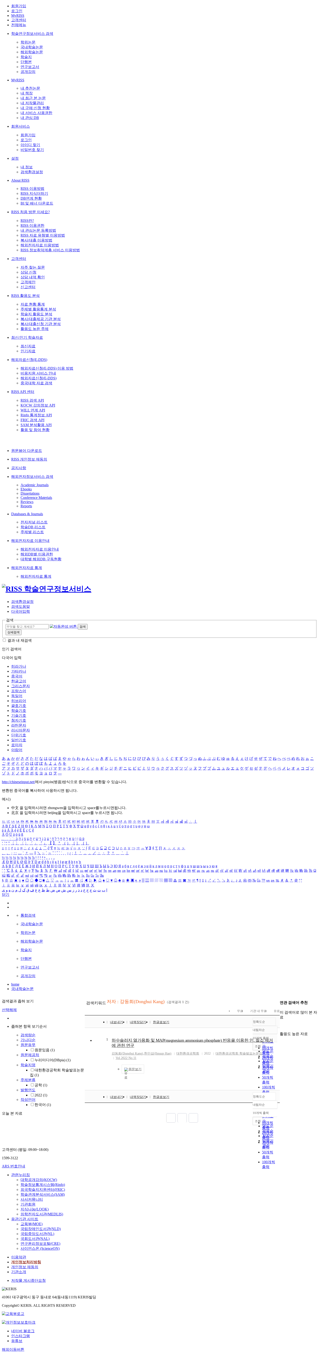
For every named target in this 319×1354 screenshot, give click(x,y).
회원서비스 (20, 126)
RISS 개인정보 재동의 (29, 459)
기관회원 (28, 1204)
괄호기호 (18, 706)
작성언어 (28, 1100)
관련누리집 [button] (20, 1175)
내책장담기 (138, 1022)
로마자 (16, 745)
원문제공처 (30, 1055)
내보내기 (116, 1022)
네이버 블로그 (23, 1331)
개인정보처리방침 (26, 1262)
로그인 (16, 11)
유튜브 (16, 1341)
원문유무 (28, 1045)
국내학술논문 (32, 47)
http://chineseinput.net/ (18, 782)
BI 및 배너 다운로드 (37, 203)
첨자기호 (18, 720)
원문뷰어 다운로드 (26, 451)
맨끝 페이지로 (193, 1118)
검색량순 (28, 1035)
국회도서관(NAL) (35, 1239)
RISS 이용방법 (32, 189)
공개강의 (28, 72)
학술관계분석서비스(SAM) (43, 1194)
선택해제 (9, 1010)
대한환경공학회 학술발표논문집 (239, 1053)
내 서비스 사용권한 (36, 113)
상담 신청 (28, 272)
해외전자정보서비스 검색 (32, 477)
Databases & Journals (27, 514)
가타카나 (18, 671)
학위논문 (28, 42)
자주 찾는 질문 (33, 267)
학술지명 (28, 1065)
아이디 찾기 (30, 145)
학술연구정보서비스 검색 (32, 34)
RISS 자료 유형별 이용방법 (43, 235)
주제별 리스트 (32, 532)
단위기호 (18, 735)
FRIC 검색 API (32, 420)
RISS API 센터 (22, 392)
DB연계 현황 (31, 198)
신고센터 (28, 287)
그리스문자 (20, 686)
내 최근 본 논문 (33, 98)
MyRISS (17, 16)
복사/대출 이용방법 (36, 240)
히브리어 (18, 701)
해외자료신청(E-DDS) (29, 360)
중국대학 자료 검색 (36, 383)
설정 (15, 158)
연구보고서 (30, 67)
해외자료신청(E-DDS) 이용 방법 (47, 368)
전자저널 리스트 (34, 522)
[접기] (281, 1026)
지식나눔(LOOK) (35, 1209)
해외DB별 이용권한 (37, 554)
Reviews (27, 502)
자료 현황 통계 (33, 304)
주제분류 (28, 1080)
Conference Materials (36, 498)
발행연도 (28, 1090)
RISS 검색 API (32, 400)
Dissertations (30, 493)
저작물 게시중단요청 (28, 1280)
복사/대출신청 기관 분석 (41, 324)
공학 (41, 1085)
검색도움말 (20, 607)
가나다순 (28, 1040)
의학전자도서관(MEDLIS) (42, 1214)
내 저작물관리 (32, 103)
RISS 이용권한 (32, 225)
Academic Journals (35, 485)
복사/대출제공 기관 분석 (41, 319)
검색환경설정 (32, 172)
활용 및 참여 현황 (35, 430)
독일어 (16, 696)
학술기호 (18, 711)
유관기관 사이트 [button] (24, 1219)
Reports (26, 506)
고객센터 (18, 20)
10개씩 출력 (261, 1113)
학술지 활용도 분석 (36, 314)
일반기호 (18, 740)
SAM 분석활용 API (36, 425)
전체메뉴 (18, 25)
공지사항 (18, 468)
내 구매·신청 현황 (35, 108)
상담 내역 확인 (33, 277)
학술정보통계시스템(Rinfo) (43, 1185)
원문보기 (135, 1069)
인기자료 (28, 351)
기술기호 (18, 715)
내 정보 (27, 167)
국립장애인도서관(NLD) (41, 1229)
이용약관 (18, 1257)
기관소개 (18, 1272)
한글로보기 (161, 1022)
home (15, 984)
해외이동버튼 (13, 1349)
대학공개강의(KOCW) (39, 1180)
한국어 (43, 1105)
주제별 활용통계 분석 (38, 309)
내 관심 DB (30, 118)
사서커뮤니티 (32, 1199)
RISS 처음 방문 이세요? (30, 212)
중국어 (16, 676)
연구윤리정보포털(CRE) (40, 1244)
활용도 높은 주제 (35, 329)
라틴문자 (18, 725)
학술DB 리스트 (33, 527)
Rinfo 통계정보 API (36, 415)
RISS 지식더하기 (34, 193)
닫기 (5, 895)
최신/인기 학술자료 (27, 337)
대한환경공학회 (187, 1053)
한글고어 (18, 681)
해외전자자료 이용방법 (40, 245)
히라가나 (18, 666)
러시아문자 (20, 730)
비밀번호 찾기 (32, 150)
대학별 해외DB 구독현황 (41, 559)
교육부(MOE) (32, 1224)
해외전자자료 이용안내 (30, 541)
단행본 (26, 62)
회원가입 (18, 6)
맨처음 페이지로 (171, 1118)
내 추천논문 (30, 88)
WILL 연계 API (33, 410)
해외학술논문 (32, 52)
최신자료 (28, 346)
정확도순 (259, 1021)
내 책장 (27, 93)
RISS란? (27, 221)
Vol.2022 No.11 (126, 1058)
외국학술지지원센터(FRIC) (43, 1190)
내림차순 (259, 1030)
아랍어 (16, 750)
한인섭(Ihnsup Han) (157, 1053)
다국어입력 (20, 611)
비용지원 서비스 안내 (38, 373)
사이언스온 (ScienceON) (40, 1248)
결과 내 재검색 (19, 640)
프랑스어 (18, 691)
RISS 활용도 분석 (25, 296)
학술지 (26, 57)
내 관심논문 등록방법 (38, 230)
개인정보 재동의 (24, 1267)
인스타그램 (20, 1336)
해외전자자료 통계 (26, 568)
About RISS (20, 180)
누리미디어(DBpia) (53, 1060)
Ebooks (26, 489)
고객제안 (28, 282)
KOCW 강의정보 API (38, 405)
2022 (41, 1095)
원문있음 (45, 1050)
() (127, 1053)
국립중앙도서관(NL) (37, 1234)
